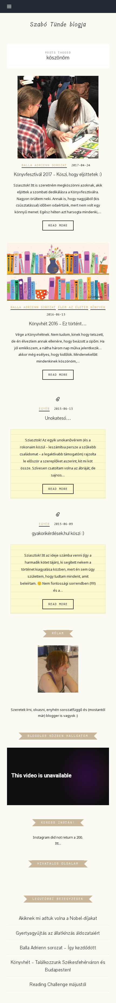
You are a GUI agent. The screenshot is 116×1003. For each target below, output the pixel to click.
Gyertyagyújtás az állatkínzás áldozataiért (58, 933)
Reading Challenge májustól (58, 984)
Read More (58, 225)
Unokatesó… (58, 418)
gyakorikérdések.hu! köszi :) (58, 533)
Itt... (58, 843)
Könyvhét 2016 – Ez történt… (58, 324)
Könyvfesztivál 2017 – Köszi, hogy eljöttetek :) (58, 174)
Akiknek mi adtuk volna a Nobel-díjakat (58, 918)
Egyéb (44, 409)
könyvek (97, 307)
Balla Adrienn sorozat (44, 165)
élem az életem (73, 307)
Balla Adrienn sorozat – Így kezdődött (58, 948)
